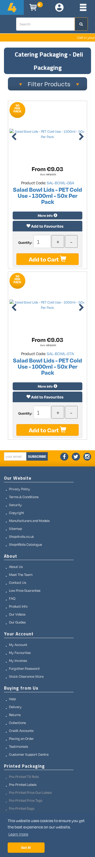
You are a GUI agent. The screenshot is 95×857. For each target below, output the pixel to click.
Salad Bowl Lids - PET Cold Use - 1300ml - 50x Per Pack (47, 195)
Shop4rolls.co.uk (21, 536)
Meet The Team (20, 574)
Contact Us (17, 582)
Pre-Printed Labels (22, 784)
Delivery (15, 706)
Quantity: (25, 242)
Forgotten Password (24, 668)
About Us (16, 566)
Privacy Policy (19, 489)
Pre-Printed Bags (21, 808)
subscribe (37, 456)
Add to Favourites (47, 226)
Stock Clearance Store (26, 676)
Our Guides (17, 622)
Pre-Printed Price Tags (25, 800)
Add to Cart (44, 259)
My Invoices (18, 660)
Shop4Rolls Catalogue (25, 544)
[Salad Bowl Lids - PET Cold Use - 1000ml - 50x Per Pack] (48, 305)
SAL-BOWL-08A (60, 182)
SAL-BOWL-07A (60, 353)
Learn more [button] (18, 834)
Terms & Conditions (24, 496)
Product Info (18, 606)
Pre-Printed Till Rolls (24, 776)
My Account (18, 644)
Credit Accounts (21, 730)
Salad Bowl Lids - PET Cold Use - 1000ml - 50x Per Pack (47, 366)
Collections (17, 722)
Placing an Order (21, 738)
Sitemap (15, 528)
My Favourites (20, 652)
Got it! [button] (26, 847)
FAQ (12, 598)
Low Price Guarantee (24, 590)
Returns (15, 714)
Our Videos (17, 614)
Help (12, 698)
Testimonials (18, 746)
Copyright (16, 512)
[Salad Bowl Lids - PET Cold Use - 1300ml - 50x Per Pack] (48, 134)
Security (15, 504)
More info (46, 215)
